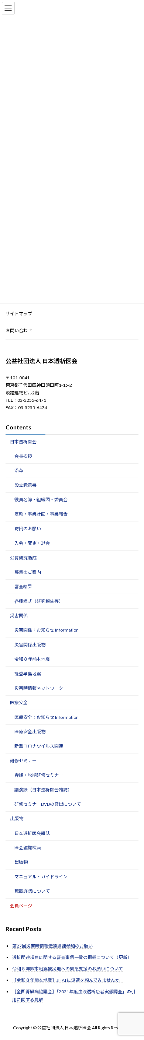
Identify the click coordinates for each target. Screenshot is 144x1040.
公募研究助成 (23, 557)
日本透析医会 (23, 441)
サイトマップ (19, 313)
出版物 (16, 818)
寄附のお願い (27, 528)
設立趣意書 (25, 485)
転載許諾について (32, 891)
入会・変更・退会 (32, 543)
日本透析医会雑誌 (32, 833)
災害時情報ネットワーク (38, 688)
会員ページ (21, 905)
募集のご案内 (27, 572)
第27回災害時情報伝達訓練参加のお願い (52, 945)
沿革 (18, 470)
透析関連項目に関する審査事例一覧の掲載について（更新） (72, 957)
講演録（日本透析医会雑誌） (43, 789)
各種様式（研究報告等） (38, 601)
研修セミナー (23, 760)
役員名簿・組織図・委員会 (41, 499)
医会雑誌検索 (27, 847)
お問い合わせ (19, 330)
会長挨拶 (23, 455)
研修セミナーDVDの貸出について (47, 804)
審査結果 (23, 586)
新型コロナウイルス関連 (38, 746)
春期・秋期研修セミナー (38, 775)
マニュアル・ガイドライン (41, 876)
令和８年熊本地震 (32, 659)
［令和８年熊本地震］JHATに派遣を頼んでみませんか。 (68, 980)
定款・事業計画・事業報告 (41, 514)
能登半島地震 (27, 673)
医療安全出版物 (29, 731)
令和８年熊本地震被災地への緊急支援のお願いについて (67, 969)
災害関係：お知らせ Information (46, 630)
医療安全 (19, 702)
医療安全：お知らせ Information (46, 717)
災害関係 (19, 615)
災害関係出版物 (29, 644)
